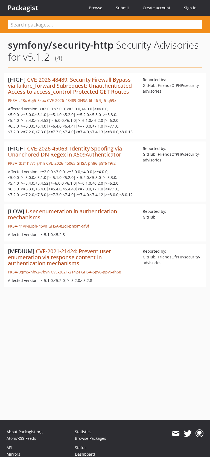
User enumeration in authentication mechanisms (62, 214)
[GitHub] (199, 433)
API (9, 447)
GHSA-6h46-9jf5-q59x (96, 100)
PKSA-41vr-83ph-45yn (27, 226)
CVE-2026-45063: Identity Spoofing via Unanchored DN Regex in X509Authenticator (65, 151)
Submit (122, 7)
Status (80, 447)
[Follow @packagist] (188, 433)
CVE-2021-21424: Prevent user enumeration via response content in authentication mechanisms (59, 257)
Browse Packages (90, 438)
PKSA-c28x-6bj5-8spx (27, 100)
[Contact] (176, 433)
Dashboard (85, 454)
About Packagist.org (25, 431)
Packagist (23, 7)
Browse (95, 7)
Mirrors (13, 454)
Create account (156, 7)
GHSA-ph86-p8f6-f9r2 (96, 163)
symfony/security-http (60, 45)
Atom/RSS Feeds (21, 438)
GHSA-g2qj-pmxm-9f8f (68, 226)
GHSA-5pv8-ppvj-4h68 (101, 272)
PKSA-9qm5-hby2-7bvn (29, 272)
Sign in (190, 7)
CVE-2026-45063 (60, 163)
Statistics (83, 431)
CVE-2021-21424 (65, 272)
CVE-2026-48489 (61, 100)
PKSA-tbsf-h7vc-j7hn (26, 163)
